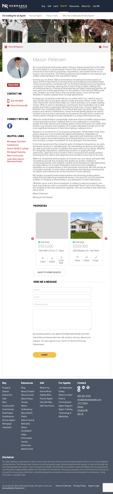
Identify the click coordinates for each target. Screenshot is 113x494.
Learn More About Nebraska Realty (15, 160)
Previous (32, 238)
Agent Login (93, 486)
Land (55, 6)
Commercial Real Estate (8, 411)
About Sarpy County (27, 400)
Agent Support (65, 406)
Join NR (96, 6)
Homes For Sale (7, 397)
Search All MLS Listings (18, 148)
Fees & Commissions (65, 400)
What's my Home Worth (45, 390)
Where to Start (65, 395)
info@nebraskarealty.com (89, 399)
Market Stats (27, 449)
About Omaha (27, 391)
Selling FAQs (45, 395)
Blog (23, 388)
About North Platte (27, 415)
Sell (49, 6)
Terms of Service (63, 486)
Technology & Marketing (65, 415)
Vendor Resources (26, 444)
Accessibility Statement (13, 488)
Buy (43, 6)
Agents (63, 6)
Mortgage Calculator (16, 141)
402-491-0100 (84, 396)
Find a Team (52, 16)
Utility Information (26, 436)
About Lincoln (27, 395)
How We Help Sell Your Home (47, 404)
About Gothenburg (26, 408)
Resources (74, 6)
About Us (86, 6)
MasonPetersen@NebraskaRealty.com (28, 105)
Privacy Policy (79, 486)
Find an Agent (35, 16)
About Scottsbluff (26, 429)
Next (106, 238)
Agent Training (65, 409)
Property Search (6, 390)
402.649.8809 (17, 101)
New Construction (15, 155)
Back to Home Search (49, 272)
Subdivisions (13, 145)
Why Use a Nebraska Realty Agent (78, 16)
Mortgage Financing (16, 152)
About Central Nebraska (27, 422)
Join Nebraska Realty (65, 390)
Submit (44, 355)
